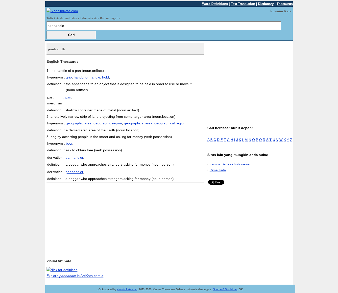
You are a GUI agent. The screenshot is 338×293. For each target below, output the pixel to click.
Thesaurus (285, 4)
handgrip (81, 77)
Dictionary (266, 4)
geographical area (138, 123)
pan (68, 97)
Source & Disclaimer (225, 289)
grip (69, 77)
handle (95, 77)
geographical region (170, 123)
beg (69, 143)
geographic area (79, 123)
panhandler (74, 157)
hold (105, 77)
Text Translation (243, 4)
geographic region (108, 123)
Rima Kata (218, 170)
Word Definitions (215, 4)
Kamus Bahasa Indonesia (230, 164)
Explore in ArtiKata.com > (75, 276)
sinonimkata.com (127, 289)
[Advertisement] (88, 217)
